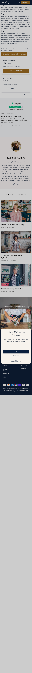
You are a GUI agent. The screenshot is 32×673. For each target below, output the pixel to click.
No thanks (16, 356)
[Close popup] (28, 311)
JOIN (16, 351)
